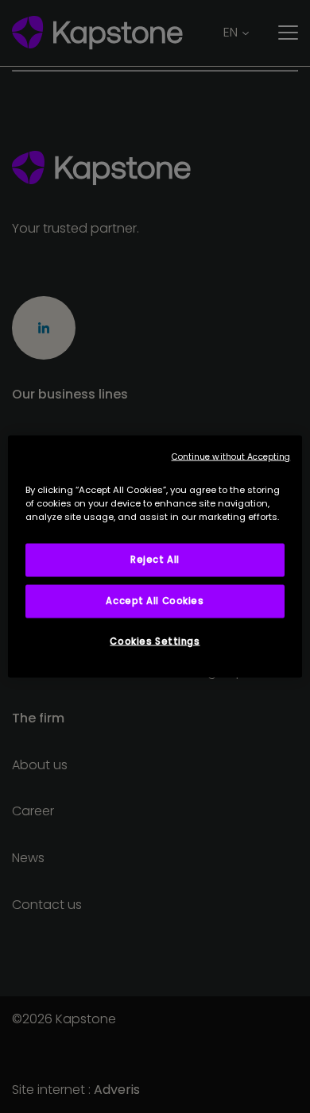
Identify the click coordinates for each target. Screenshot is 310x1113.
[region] (155, 557)
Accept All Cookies (154, 601)
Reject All (155, 559)
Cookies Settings (155, 641)
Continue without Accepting (231, 457)
